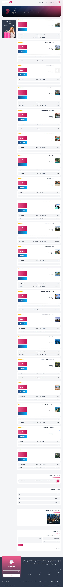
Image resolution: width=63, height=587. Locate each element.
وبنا (2, 585)
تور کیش (30, 575)
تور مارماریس (39, 575)
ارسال (20, 545)
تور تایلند (58, 572)
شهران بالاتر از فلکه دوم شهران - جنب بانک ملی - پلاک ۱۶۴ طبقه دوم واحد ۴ (48, 581)
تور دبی (40, 572)
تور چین (49, 572)
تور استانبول (29, 574)
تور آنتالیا (58, 575)
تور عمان (58, 574)
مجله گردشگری (44, 2)
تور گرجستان (48, 574)
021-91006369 (33, 581)
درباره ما (39, 2)
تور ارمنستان (39, 574)
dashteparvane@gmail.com (24, 581)
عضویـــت (11, 575)
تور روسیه (30, 572)
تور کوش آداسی (48, 575)
